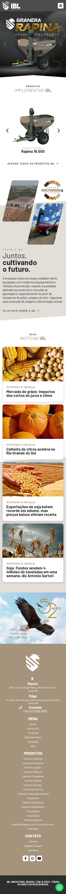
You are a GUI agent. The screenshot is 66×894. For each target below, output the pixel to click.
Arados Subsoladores (33, 806)
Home (33, 724)
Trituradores (33, 811)
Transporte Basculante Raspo (33, 793)
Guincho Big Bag (33, 784)
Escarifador (33, 815)
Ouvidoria (33, 850)
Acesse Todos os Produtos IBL (31, 163)
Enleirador (33, 828)
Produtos (33, 732)
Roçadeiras (33, 798)
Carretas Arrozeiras (33, 763)
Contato (33, 841)
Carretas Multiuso (33, 771)
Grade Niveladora (33, 819)
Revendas (33, 741)
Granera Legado (33, 767)
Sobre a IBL (33, 728)
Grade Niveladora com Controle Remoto (33, 824)
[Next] (58, 130)
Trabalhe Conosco (33, 845)
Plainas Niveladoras (33, 802)
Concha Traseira (33, 780)
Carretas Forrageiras (33, 776)
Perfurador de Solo (33, 789)
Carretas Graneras (33, 758)
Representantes (33, 737)
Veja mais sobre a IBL (20, 310)
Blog (33, 745)
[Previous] (7, 130)
